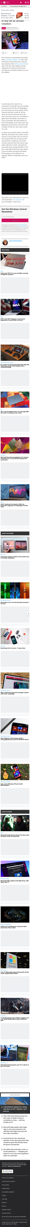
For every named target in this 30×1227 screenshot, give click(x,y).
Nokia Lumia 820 (20, 64)
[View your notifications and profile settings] (20, 2)
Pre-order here (18, 200)
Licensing (4, 1199)
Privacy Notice (22, 226)
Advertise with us (6, 1209)
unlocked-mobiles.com (13, 60)
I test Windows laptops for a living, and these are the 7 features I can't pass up (15, 1109)
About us (4, 1202)
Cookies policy (5, 1188)
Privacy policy (5, 1185)
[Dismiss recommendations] (28, 10)
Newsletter (25, 52)
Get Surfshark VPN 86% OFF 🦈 (18, 6)
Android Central (6, 1213)
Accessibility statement (8, 1192)
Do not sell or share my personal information (14, 1216)
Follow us (17, 52)
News (3, 28)
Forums (4, 1206)
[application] (15, 182)
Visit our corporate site (14, 1166)
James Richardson (13, 27)
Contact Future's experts (8, 1181)
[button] (28, 2)
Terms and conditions (8, 1178)
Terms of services (21, 225)
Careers (4, 1195)
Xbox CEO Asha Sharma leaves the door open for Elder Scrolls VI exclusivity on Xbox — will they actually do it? (15, 1119)
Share (5, 52)
